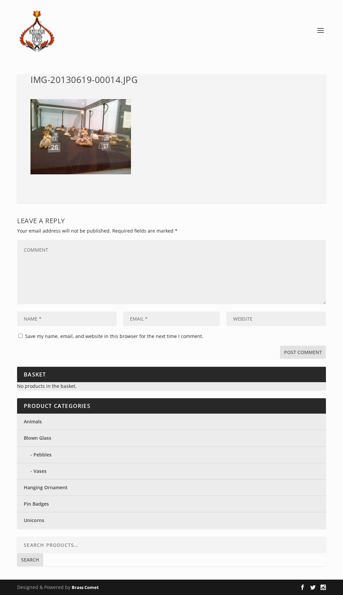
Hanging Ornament (46, 487)
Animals (33, 421)
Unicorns (34, 520)
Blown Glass (37, 438)
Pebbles (42, 454)
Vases (40, 471)
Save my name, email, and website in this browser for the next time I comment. (114, 336)
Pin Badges (36, 504)
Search (30, 560)
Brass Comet (85, 587)
